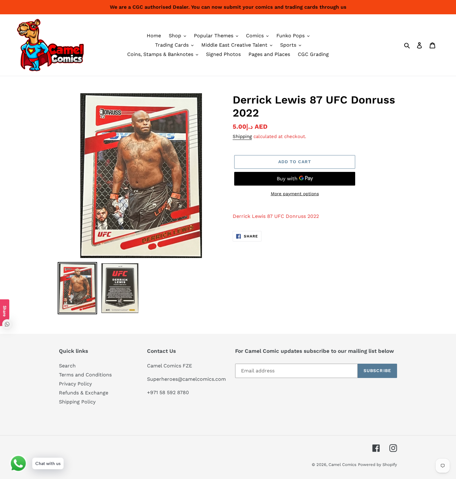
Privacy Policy (75, 384)
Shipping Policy (77, 402)
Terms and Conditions (85, 375)
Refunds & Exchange (83, 393)
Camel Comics (342, 464)
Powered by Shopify (377, 464)
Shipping (242, 136)
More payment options (295, 193)
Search (67, 366)
